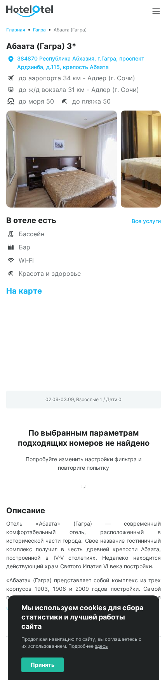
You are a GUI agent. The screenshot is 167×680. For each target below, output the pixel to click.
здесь (101, 646)
